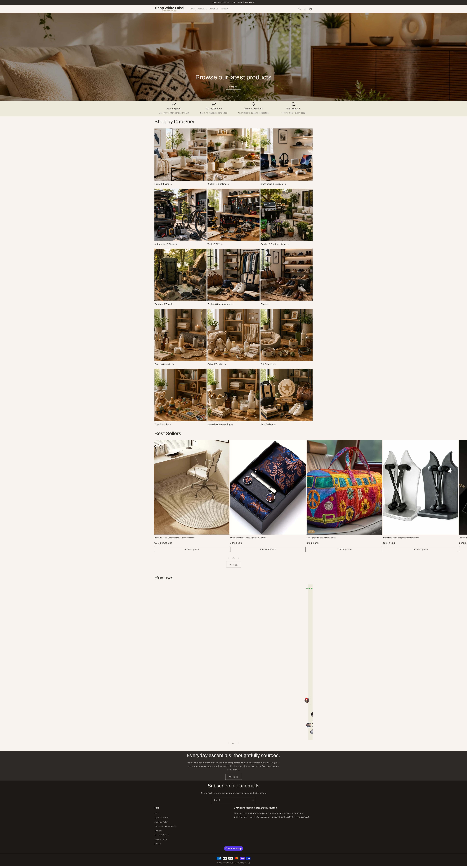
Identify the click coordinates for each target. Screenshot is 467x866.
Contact (158, 831)
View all (233, 565)
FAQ (156, 813)
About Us (233, 777)
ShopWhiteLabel (229, 863)
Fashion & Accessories (219, 304)
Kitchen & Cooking (216, 184)
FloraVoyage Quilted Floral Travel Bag (321, 538)
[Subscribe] (252, 800)
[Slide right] (239, 558)
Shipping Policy (161, 822)
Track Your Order (162, 818)
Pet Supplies (267, 364)
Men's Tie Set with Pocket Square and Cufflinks (248, 538)
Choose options (191, 549)
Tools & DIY (213, 244)
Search (157, 843)
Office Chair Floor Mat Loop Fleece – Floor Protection (174, 538)
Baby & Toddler (215, 364)
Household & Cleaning (218, 424)
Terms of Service (161, 835)
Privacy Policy (160, 839)
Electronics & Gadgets (271, 184)
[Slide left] (228, 558)
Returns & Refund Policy (165, 826)
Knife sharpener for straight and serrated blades (401, 538)
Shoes (263, 304)
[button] (202, 8)
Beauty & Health (162, 364)
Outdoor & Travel (163, 304)
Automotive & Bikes (164, 244)
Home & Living (161, 184)
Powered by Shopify (243, 863)
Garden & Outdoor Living (273, 244)
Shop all (233, 87)
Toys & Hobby (161, 424)
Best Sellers (266, 424)
